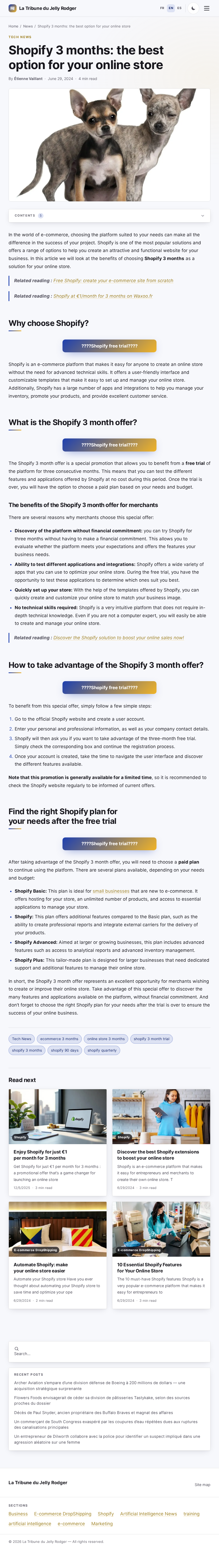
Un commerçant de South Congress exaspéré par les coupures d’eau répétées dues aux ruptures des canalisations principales (106, 1424)
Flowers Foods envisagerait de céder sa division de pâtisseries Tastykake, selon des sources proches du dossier (102, 1400)
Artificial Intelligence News (148, 1513)
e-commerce (71, 1523)
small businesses (111, 891)
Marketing (102, 1523)
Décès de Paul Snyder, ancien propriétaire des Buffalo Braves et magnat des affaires (93, 1412)
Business (18, 1513)
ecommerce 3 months (59, 1039)
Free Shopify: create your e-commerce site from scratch (113, 280)
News (28, 26)
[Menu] (207, 8)
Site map (202, 1484)
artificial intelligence (30, 1523)
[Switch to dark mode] (193, 8)
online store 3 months (106, 1039)
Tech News (20, 37)
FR (162, 8)
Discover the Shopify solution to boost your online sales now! (118, 637)
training (191, 1513)
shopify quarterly (102, 1050)
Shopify (106, 1513)
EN (171, 8)
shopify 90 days (65, 1050)
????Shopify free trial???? (109, 346)
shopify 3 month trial (151, 1039)
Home (13, 26)
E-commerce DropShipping (62, 1513)
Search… (22, 1353)
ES (179, 8)
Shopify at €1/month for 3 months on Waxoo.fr (102, 296)
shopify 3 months (27, 1050)
